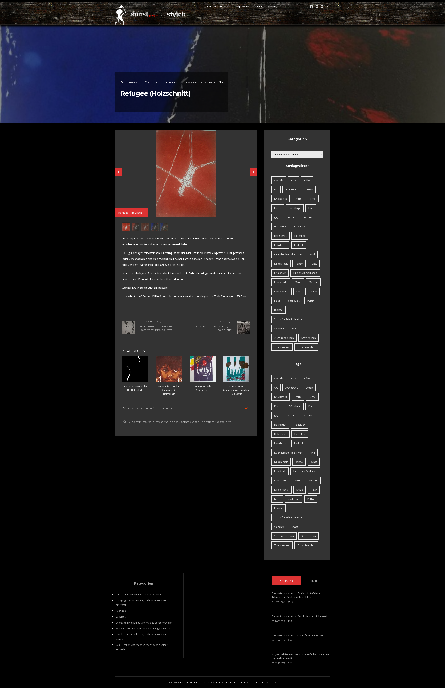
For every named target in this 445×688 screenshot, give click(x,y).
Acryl (293, 180)
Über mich (226, 6)
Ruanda (278, 310)
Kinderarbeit (281, 263)
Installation (280, 245)
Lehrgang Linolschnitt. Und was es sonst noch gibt (144, 622)
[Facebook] (311, 6)
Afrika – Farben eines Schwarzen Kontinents (140, 594)
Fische (312, 198)
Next (254, 172)
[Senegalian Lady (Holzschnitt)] (202, 368)
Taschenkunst (282, 347)
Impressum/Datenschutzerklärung (256, 6)
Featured (121, 610)
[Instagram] (316, 6)
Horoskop (299, 235)
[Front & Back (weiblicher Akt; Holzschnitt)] (135, 368)
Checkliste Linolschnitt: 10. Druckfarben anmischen (297, 635)
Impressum (173, 682)
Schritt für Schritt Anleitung (289, 319)
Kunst (210, 6)
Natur (313, 291)
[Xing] (327, 6)
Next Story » (224, 321)
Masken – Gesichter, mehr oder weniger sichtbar (143, 628)
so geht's (279, 328)
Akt (276, 189)
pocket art (294, 300)
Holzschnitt (173, 408)
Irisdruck (299, 245)
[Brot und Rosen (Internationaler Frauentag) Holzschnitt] (236, 368)
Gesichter (307, 217)
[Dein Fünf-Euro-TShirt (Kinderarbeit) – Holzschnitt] (168, 368)
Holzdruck (299, 226)
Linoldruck (280, 273)
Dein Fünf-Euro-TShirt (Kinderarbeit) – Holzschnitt (169, 390)
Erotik (297, 198)
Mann (298, 282)
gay (276, 217)
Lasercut (121, 616)
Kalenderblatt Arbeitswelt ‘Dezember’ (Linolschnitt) (157, 328)
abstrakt (134, 408)
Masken (313, 282)
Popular (287, 580)
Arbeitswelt (291, 189)
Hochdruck (280, 226)
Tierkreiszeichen (306, 347)
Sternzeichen (308, 337)
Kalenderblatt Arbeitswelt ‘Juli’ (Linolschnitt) (211, 328)
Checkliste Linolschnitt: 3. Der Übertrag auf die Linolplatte (300, 616)
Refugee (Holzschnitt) (155, 93)
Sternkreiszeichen (284, 337)
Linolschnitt (280, 282)
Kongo (299, 263)
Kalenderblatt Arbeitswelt (288, 254)
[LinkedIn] (322, 6)
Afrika (307, 180)
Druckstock (280, 198)
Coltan (309, 189)
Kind (312, 254)
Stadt (295, 328)
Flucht (145, 408)
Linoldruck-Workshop (305, 273)
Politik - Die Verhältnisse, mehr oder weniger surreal (182, 82)
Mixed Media (281, 291)
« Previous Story (150, 321)
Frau (310, 208)
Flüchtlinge (157, 408)
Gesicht (290, 217)
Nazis (277, 300)
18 (291, 602)
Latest (316, 580)
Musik (299, 291)
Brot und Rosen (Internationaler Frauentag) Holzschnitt (236, 390)
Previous (118, 172)
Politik (310, 300)
